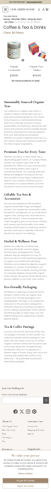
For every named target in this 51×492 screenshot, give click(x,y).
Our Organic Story (10, 426)
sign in (31, 433)
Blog (4, 433)
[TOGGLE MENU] (5, 9)
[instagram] (28, 411)
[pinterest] (34, 411)
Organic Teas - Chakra (36, 68)
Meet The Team (8, 430)
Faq (3, 441)
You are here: (10, 16)
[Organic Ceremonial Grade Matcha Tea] (14, 51)
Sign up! (46, 400)
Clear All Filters (13, 33)
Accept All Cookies (25, 480)
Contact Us (33, 426)
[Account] (39, 9)
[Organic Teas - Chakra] (37, 51)
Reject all (25, 486)
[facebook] (15, 411)
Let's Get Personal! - (25, 2)
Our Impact (7, 437)
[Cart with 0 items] (47, 9)
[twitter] (22, 411)
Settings (25, 473)
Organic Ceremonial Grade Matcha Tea (14, 72)
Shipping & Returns (36, 430)
